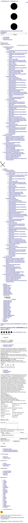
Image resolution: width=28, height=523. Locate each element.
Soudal (4, 503)
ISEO (4, 493)
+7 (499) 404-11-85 (5, 1)
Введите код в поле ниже (7, 435)
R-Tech (4, 498)
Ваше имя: (3, 422)
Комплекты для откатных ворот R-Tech (18, 125)
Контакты (5, 320)
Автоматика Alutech (9, 48)
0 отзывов (15, 332)
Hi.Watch (5, 489)
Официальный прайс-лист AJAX (13, 146)
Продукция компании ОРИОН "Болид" (15, 149)
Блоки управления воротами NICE (17, 102)
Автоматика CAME (10, 51)
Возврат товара (6, 458)
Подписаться (16, 441)
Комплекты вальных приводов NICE (17, 105)
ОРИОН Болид (6, 505)
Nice (9, 334)
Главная (5, 168)
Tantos (4, 504)
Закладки (5, 473)
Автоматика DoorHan (11, 76)
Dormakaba (5, 487)
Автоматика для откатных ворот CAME (18, 53)
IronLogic (5, 492)
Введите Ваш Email (5, 439)
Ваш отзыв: (3, 428)
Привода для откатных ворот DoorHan (18, 92)
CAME (4, 482)
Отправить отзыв (23, 438)
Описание (5, 370)
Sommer (5, 502)
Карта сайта (6, 465)
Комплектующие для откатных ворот (14, 137)
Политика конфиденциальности (10, 451)
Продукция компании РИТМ (12, 151)
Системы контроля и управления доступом (13, 152)
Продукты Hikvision (10, 148)
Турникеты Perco (10, 159)
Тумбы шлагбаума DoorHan (15, 98)
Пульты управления (10, 133)
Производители (7, 285)
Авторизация (6, 37)
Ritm (4, 499)
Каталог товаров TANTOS (12, 157)
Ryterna (5, 500)
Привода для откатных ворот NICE (17, 117)
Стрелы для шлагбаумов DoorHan (16, 97)
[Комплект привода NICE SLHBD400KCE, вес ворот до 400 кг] (14, 325)
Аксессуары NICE (13, 100)
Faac (4, 488)
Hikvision (5, 491)
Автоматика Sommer (10, 126)
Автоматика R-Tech (10, 122)
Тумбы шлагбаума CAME (15, 72)
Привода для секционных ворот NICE (17, 120)
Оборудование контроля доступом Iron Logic (16, 158)
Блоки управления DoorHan (15, 78)
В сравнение (9, 341)
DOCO (4, 485)
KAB (4, 494)
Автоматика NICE (10, 99)
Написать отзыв (22, 332)
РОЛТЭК (5, 507)
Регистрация (6, 38)
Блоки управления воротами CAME (17, 60)
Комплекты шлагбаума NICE (15, 116)
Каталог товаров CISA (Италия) (13, 154)
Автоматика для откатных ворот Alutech (18, 50)
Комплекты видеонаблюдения (13, 144)
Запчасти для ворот (7, 135)
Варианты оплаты (7, 346)
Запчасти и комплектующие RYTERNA (15, 136)
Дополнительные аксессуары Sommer (17, 127)
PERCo (5, 497)
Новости (5, 321)
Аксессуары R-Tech (13, 124)
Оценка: (2, 432)
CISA (4, 483)
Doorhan (5, 486)
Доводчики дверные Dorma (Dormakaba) (15, 153)
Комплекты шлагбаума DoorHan (16, 89)
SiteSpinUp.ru (4, 521)
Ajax (4, 480)
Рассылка (5, 474)
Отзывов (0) (6, 372)
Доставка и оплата (7, 448)
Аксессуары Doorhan (13, 77)
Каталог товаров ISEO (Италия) (13, 155)
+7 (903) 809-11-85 (14, 1)
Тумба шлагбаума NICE (14, 121)
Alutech (5, 481)
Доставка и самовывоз (8, 344)
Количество (3, 340)
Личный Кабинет (7, 471)
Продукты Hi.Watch (10, 147)
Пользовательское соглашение (10, 450)
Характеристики (7, 371)
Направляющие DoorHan (14, 91)
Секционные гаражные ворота (13, 142)
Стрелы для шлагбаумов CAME (16, 71)
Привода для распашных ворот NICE (17, 119)
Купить (11, 340)
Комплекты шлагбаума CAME (16, 70)
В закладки (3, 341)
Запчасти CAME (12, 64)
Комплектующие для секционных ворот (15, 138)
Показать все (6, 317)
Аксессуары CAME (13, 59)
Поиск (15, 34)
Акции (4, 319)
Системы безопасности (8, 143)
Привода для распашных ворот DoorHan (18, 93)
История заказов (7, 472)
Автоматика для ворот (8, 46)
